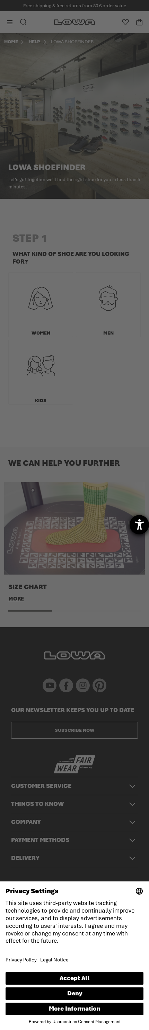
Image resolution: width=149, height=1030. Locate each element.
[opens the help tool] (139, 524)
